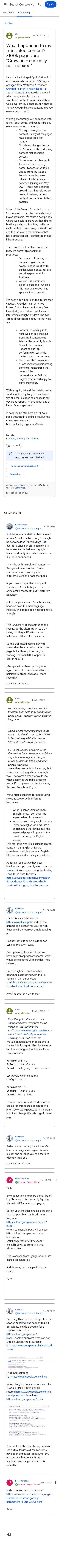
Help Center (9, 12)
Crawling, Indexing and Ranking (22, 438)
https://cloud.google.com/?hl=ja (24, 1399)
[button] (5, 4)
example (12, 870)
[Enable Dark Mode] (9, 1534)
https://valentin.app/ (18, 922)
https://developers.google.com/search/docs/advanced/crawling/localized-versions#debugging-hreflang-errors (28, 881)
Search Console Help (22, 4)
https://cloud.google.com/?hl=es (28, 1376)
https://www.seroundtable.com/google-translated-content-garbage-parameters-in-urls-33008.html (29, 1498)
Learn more (20, 488)
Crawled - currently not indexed (24, 88)
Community (24, 12)
